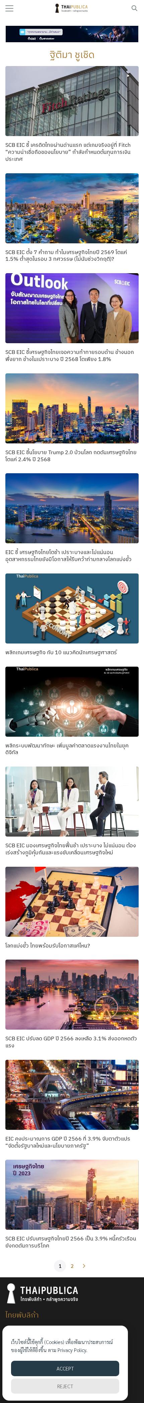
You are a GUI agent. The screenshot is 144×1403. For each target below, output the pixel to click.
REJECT (65, 1386)
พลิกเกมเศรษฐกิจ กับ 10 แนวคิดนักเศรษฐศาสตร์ (61, 652)
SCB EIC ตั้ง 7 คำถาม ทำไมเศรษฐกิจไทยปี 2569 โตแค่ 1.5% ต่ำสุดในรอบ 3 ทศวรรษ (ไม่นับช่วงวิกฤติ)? (66, 255)
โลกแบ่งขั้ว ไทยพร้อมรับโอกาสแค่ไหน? (47, 945)
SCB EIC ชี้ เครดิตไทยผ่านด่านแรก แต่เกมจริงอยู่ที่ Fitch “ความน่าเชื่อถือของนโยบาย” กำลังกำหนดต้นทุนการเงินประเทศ (68, 151)
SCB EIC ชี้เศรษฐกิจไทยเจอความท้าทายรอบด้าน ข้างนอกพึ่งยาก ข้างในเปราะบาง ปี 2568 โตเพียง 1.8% (69, 355)
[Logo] (72, 8)
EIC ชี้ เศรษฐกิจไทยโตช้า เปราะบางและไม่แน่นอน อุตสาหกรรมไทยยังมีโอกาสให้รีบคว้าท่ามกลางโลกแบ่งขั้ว (68, 555)
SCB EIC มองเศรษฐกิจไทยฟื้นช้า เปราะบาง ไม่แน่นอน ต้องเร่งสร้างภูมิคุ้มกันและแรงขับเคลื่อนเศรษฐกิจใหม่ (70, 849)
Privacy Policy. (72, 1350)
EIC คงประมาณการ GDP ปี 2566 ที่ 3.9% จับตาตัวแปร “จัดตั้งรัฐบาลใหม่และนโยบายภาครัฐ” (67, 1142)
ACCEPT (65, 1368)
